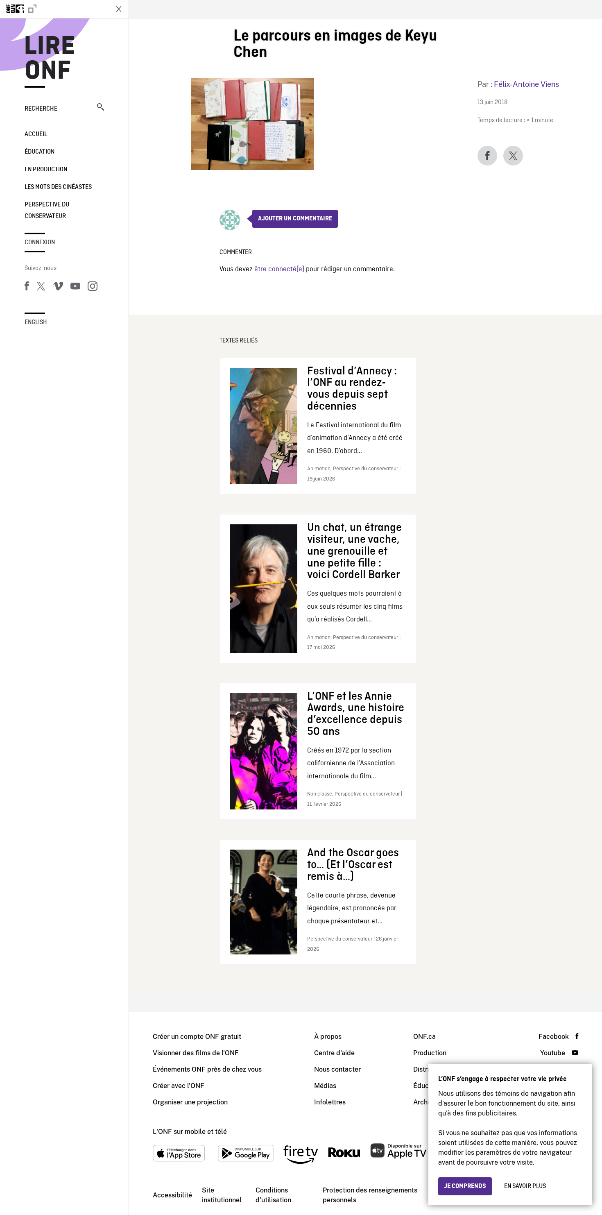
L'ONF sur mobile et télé (190, 1132)
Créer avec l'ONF (178, 1086)
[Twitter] (41, 287)
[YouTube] (75, 287)
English (36, 322)
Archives (426, 1102)
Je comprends (465, 1186)
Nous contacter (337, 1069)
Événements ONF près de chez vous (207, 1069)
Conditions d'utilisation (273, 1195)
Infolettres (330, 1102)
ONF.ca (424, 1036)
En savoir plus (525, 1186)
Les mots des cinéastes (58, 187)
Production (429, 1053)
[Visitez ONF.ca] (54, 9)
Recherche (41, 109)
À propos (328, 1036)
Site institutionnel (222, 1195)
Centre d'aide (334, 1053)
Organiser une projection (190, 1102)
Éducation (39, 152)
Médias (325, 1086)
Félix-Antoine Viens (526, 84)
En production (46, 169)
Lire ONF (50, 59)
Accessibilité (172, 1195)
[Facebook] (27, 287)
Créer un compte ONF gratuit (197, 1036)
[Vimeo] (58, 287)
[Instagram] (92, 287)
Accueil (36, 134)
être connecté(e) (279, 269)
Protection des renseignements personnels (370, 1195)
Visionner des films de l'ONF (196, 1053)
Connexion (40, 242)
